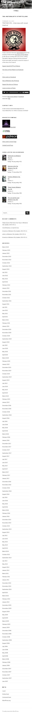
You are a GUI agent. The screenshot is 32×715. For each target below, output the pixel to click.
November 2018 (6, 408)
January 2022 (5, 288)
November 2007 (6, 672)
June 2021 (5, 310)
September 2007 (7, 678)
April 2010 (5, 592)
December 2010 (6, 583)
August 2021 (5, 304)
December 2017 (6, 443)
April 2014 (5, 548)
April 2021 (5, 316)
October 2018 (6, 412)
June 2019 (5, 386)
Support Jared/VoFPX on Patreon (11, 66)
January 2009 (6, 627)
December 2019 (6, 367)
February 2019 (6, 399)
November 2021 (6, 294)
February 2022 (6, 285)
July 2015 (4, 535)
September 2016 (6, 491)
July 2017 (4, 459)
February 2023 (6, 250)
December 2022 (6, 256)
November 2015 (6, 523)
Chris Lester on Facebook (9, 77)
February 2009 (6, 624)
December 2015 (6, 519)
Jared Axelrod (20, 52)
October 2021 (6, 297)
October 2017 (6, 450)
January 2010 (5, 602)
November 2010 (6, 586)
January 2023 (5, 253)
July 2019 (4, 383)
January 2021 (5, 326)
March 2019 (5, 396)
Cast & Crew (15, 228)
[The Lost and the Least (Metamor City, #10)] (5, 200)
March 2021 (5, 320)
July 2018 (4, 421)
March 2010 (5, 595)
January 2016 (5, 516)
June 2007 (5, 681)
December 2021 (6, 291)
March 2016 (5, 510)
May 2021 (5, 313)
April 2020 (5, 355)
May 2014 (5, 545)
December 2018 (6, 405)
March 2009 (5, 621)
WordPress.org (6, 700)
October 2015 (6, 526)
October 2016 (6, 488)
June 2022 (5, 275)
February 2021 (6, 323)
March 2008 (5, 659)
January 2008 (6, 665)
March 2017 (5, 472)
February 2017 (6, 475)
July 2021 (4, 307)
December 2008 (6, 630)
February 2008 (6, 662)
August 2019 (5, 380)
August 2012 (5, 567)
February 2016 (6, 513)
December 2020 (6, 329)
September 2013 (6, 557)
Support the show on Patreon (10, 84)
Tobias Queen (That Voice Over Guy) (11, 223)
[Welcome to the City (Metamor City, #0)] (5, 168)
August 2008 (6, 643)
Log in (4, 691)
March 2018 (5, 434)
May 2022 (5, 278)
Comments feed (6, 697)
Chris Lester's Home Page (9, 141)
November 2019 (6, 370)
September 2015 (6, 529)
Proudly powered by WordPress (10, 711)
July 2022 (4, 272)
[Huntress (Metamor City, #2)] (5, 179)
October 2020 (6, 336)
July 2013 (4, 561)
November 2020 (6, 332)
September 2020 (7, 339)
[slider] (27, 92)
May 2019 (5, 389)
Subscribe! (13, 127)
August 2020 (5, 342)
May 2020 (5, 351)
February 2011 (6, 576)
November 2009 (6, 608)
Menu (16, 10)
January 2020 (5, 364)
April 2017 (5, 469)
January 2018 (5, 440)
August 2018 (5, 418)
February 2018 (6, 437)
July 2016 (4, 497)
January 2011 (5, 580)
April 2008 (5, 656)
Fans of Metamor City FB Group (10, 80)
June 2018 (5, 424)
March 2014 (5, 551)
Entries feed (5, 694)
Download (21, 96)
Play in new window (12, 96)
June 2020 (5, 348)
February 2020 (6, 361)
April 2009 (5, 618)
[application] (16, 92)
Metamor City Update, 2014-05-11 (18, 231)
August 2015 (5, 532)
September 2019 (6, 377)
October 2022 (6, 263)
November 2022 (6, 259)
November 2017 (6, 446)
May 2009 (5, 614)
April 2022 (5, 282)
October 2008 (6, 637)
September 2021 (6, 301)
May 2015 (5, 542)
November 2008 (6, 633)
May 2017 (5, 465)
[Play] (4, 92)
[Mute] (23, 92)
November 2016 (6, 484)
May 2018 (5, 427)
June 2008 (5, 649)
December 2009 (6, 605)
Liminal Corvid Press (7, 145)
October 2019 (6, 374)
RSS (9, 98)
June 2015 (5, 538)
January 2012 (5, 570)
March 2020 (5, 358)
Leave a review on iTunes (9, 88)
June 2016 (5, 500)
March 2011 (5, 573)
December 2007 (6, 668)
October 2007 (6, 675)
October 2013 (6, 554)
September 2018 (6, 415)
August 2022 (5, 269)
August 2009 (6, 611)
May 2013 (5, 564)
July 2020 (4, 345)
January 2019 (5, 402)
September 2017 (6, 453)
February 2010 (6, 599)
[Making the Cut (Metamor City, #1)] (5, 158)
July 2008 (5, 646)
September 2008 (7, 640)
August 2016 (5, 494)
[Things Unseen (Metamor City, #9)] (5, 189)
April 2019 (5, 393)
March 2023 (5, 247)
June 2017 (5, 462)
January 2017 (5, 478)
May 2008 (5, 653)
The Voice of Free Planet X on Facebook (12, 69)
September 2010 (6, 589)
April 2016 (5, 507)
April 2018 (5, 431)
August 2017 (5, 456)
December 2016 (6, 481)
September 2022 (6, 266)
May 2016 (5, 504)
